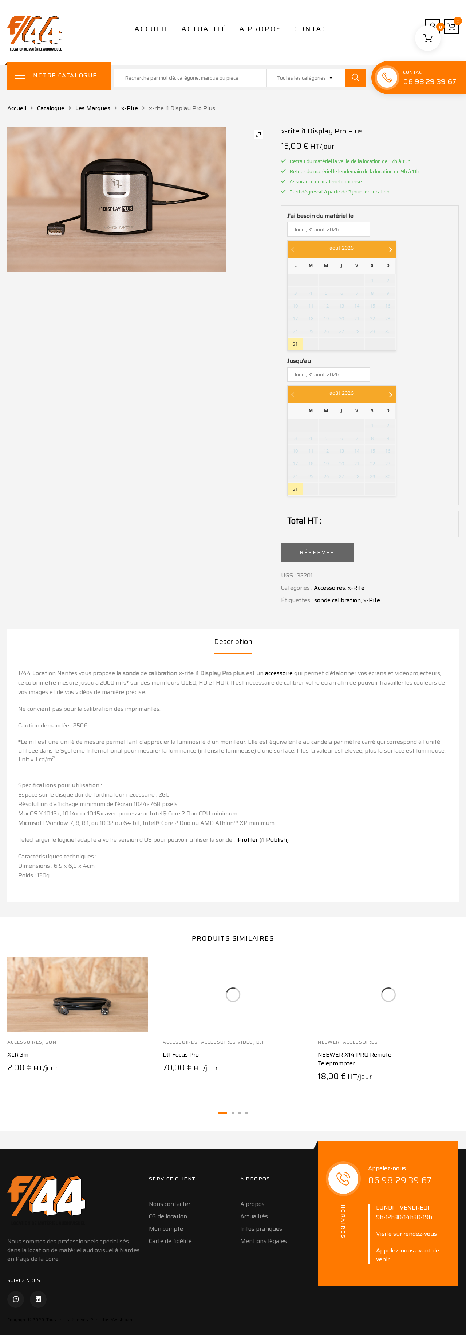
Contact (313, 29)
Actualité (204, 29)
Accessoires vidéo (227, 1042)
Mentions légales (263, 1241)
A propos (260, 29)
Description (233, 641)
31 (295, 344)
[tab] (233, 641)
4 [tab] (246, 1113)
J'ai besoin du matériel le (320, 216)
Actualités (254, 1216)
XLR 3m (17, 1054)
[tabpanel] (77, 1023)
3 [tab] (239, 1113)
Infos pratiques (261, 1228)
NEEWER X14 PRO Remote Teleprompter (354, 1059)
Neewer (329, 1042)
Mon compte (166, 1228)
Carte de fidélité (170, 1241)
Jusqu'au (299, 361)
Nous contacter (169, 1203)
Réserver (317, 552)
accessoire (279, 673)
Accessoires (329, 587)
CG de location (168, 1216)
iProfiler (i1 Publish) (262, 839)
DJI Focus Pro (181, 1054)
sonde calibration (337, 600)
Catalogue (50, 108)
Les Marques (92, 108)
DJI (260, 1042)
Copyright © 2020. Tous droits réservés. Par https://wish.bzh (69, 1319)
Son (51, 1042)
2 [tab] (233, 1113)
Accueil (151, 29)
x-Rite (129, 108)
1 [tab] (222, 1113)
